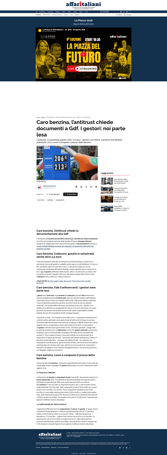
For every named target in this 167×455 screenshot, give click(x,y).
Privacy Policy (74, 453)
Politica (58, 12)
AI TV (86, 12)
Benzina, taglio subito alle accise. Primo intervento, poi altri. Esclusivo (64, 282)
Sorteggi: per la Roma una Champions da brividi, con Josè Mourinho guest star (120, 199)
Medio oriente (46, 14)
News (69, 12)
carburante (60, 200)
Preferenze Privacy (91, 453)
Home (38, 117)
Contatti (38, 447)
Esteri (63, 12)
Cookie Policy (82, 453)
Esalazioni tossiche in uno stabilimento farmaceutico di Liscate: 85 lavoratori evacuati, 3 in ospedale (121, 190)
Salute (75, 12)
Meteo (120, 15)
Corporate (50, 12)
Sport (80, 12)
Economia (42, 12)
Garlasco (77, 14)
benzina (50, 200)
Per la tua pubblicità (63, 447)
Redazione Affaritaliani (49, 186)
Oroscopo (128, 15)
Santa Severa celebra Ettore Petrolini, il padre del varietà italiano (121, 181)
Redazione (54, 447)
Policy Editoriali (45, 447)
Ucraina (66, 14)
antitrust (41, 200)
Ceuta (71, 14)
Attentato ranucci (57, 14)
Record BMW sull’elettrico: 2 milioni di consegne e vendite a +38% (121, 208)
